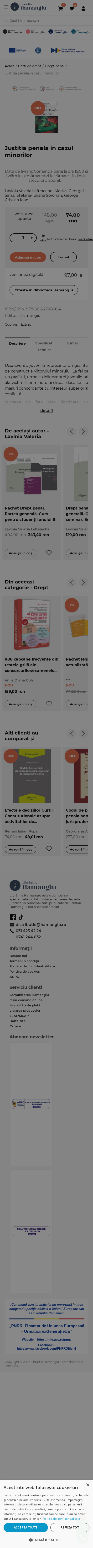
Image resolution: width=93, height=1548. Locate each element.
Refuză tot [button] (70, 1527)
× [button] (87, 1485)
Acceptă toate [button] (26, 1527)
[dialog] (46, 1514)
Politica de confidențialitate (61, 1519)
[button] (46, 1540)
